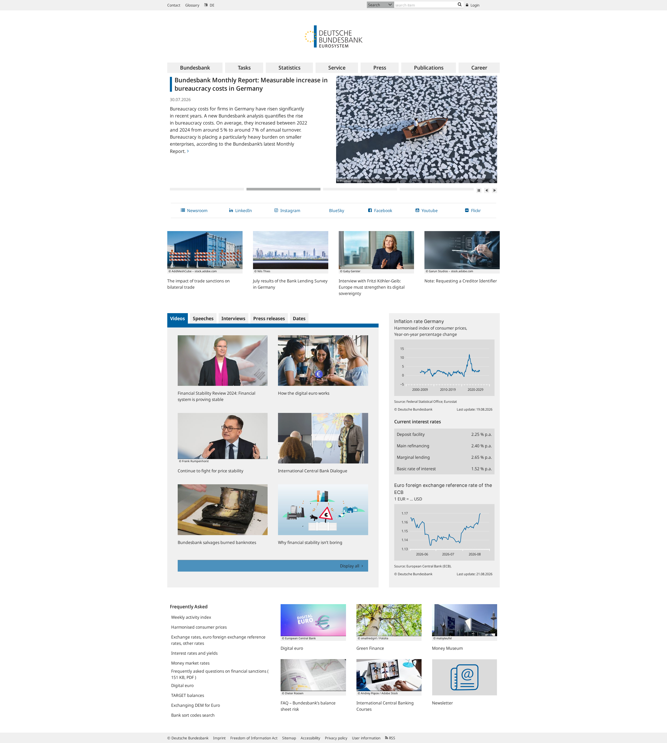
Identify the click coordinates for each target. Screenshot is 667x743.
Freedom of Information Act (253, 737)
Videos (177, 318)
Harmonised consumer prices (199, 627)
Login (474, 5)
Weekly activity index (191, 617)
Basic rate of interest (416, 469)
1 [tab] (207, 189)
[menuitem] (195, 68)
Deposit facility (411, 434)
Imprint (219, 737)
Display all (350, 566)
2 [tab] (283, 189)
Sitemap (289, 737)
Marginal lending (413, 457)
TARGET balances (187, 695)
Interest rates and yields (194, 653)
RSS (391, 737)
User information (366, 737)
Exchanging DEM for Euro (195, 705)
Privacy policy (336, 737)
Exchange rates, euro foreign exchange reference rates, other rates (218, 640)
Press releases (269, 318)
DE (211, 5)
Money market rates (190, 663)
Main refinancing (413, 446)
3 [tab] (360, 189)
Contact (173, 5)
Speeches (203, 318)
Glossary (192, 5)
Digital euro (182, 685)
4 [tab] (437, 189)
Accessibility (310, 737)
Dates (299, 318)
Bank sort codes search (193, 715)
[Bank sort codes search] (460, 5)
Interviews (233, 318)
